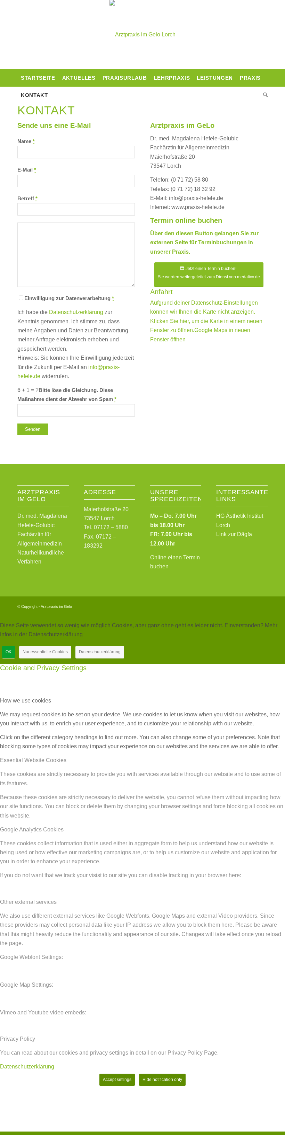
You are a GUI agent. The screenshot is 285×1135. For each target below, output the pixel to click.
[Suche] (264, 95)
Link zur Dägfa (234, 534)
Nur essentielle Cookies (45, 651)
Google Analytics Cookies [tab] (32, 829)
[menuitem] (38, 78)
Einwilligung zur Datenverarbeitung (69, 298)
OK (8, 651)
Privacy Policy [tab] (17, 1039)
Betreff (27, 198)
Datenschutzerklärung (76, 312)
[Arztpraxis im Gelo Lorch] (142, 34)
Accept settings (117, 1079)
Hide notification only (162, 1079)
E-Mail (26, 170)
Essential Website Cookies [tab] (33, 760)
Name (26, 141)
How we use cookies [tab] (25, 701)
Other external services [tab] (28, 902)
